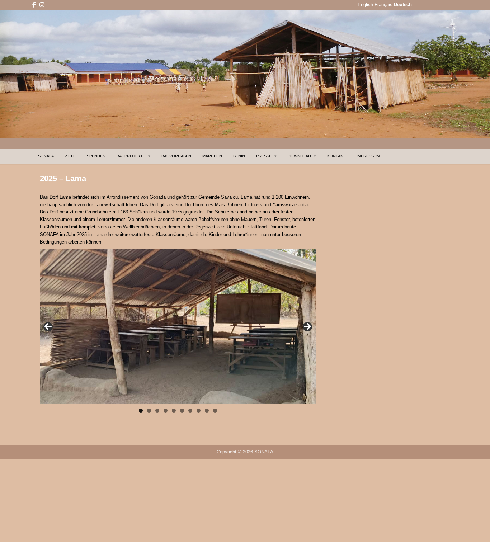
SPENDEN (96, 156)
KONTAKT (336, 156)
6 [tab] (182, 411)
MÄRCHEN (212, 156)
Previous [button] (48, 326)
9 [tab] (207, 411)
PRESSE (264, 156)
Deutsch (403, 4)
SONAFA (46, 156)
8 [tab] (199, 411)
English (365, 4)
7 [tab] (190, 411)
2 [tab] (149, 411)
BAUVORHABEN (176, 156)
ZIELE (70, 156)
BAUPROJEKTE (131, 156)
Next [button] (307, 326)
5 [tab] (174, 411)
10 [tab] (215, 411)
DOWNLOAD (299, 156)
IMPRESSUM (368, 156)
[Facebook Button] (34, 5)
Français (383, 4)
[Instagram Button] (41, 5)
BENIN (239, 156)
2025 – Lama (63, 178)
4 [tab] (166, 411)
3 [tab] (157, 411)
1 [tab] (141, 411)
